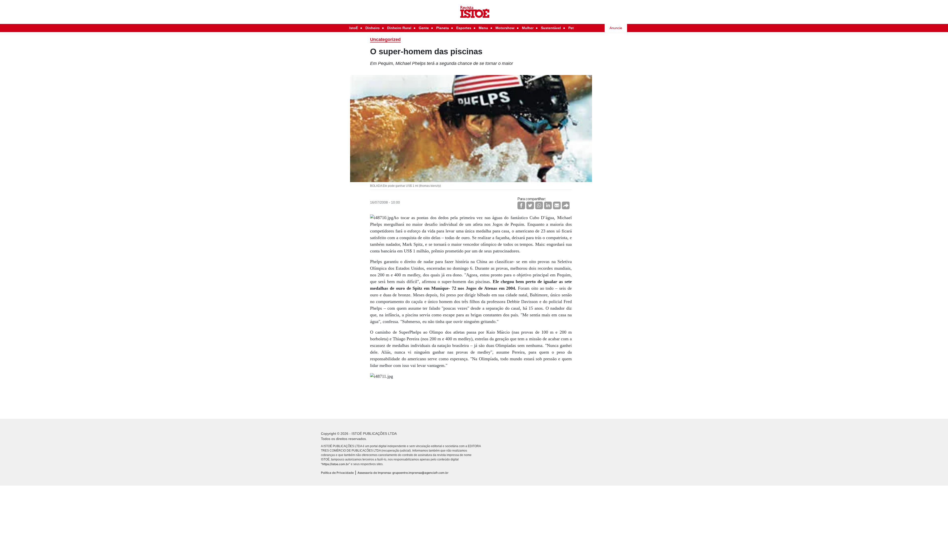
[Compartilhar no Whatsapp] (539, 205)
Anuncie (616, 28)
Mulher (527, 28)
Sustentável (551, 28)
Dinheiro (372, 28)
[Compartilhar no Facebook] (521, 205)
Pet (571, 28)
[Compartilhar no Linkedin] (548, 205)
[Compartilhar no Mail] (557, 205)
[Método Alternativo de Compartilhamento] (566, 205)
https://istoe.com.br (335, 464)
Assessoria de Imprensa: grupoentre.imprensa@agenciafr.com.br (403, 473)
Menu (483, 28)
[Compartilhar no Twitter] (530, 205)
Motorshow (504, 28)
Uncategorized (385, 39)
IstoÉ (353, 28)
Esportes (463, 28)
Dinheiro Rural (399, 28)
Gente (424, 28)
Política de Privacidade (337, 473)
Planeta (442, 28)
